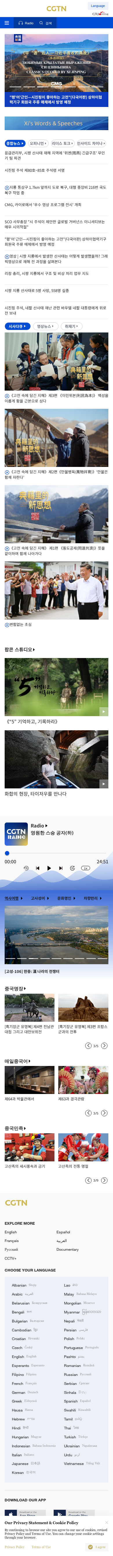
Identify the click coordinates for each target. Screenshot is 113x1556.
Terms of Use (41, 1547)
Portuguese (81, 1347)
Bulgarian (28, 1320)
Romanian (79, 1365)
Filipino (24, 1374)
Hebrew (23, 1418)
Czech (22, 1347)
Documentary (68, 1249)
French (24, 1383)
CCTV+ (11, 1258)
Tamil (73, 1418)
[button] (15, 86)
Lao (71, 1284)
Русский (11, 1249)
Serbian (76, 1383)
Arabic (22, 1293)
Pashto (74, 1356)
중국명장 (14, 988)
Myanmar (82, 1311)
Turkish (76, 1436)
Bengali (22, 1311)
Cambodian (24, 1329)
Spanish (77, 1400)
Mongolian (79, 1302)
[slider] (7, 853)
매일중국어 (16, 1061)
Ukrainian (80, 1445)
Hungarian (26, 1436)
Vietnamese (82, 1463)
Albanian (24, 1284)
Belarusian (29, 1302)
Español (63, 1232)
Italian (23, 1454)
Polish (74, 1338)
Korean (24, 1472)
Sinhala (75, 1392)
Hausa (22, 1409)
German (25, 1392)
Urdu (72, 1454)
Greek (24, 1400)
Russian (77, 1374)
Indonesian (34, 1445)
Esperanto (28, 1365)
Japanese (26, 1463)
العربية (62, 1240)
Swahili (77, 1409)
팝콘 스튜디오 (18, 649)
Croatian (25, 1338)
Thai (71, 1427)
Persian (76, 1329)
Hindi (20, 1427)
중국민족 (14, 1128)
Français (12, 1240)
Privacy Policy (14, 1547)
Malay (80, 1293)
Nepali (73, 1320)
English (11, 1232)
